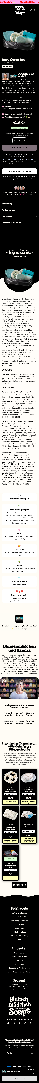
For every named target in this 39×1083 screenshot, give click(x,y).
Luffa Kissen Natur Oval (28, 790)
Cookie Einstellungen (20, 932)
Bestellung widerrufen (19, 921)
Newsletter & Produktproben (19, 968)
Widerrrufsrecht (19, 917)
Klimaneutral (19, 964)
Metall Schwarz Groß (10, 866)
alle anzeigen (19, 885)
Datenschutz (19, 928)
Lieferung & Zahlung (19, 913)
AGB (19, 939)
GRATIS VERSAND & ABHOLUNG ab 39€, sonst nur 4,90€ (19, 133)
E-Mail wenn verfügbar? (20, 171)
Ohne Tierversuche (19, 957)
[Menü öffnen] (3, 10)
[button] (35, 10)
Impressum (19, 924)
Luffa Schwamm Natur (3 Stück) (10, 790)
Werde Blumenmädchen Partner (19, 972)
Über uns (19, 960)
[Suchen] (31, 10)
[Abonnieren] (32, 1053)
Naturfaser (28, 827)
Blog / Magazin (19, 953)
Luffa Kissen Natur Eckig (10, 828)
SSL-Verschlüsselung (19, 936)
